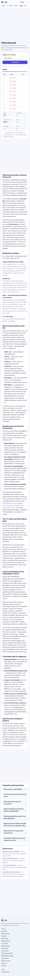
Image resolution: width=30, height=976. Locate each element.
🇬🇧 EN (22, 2)
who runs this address (9, 865)
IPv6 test (3, 963)
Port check (4, 943)
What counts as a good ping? (13, 789)
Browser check (5, 960)
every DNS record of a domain (11, 872)
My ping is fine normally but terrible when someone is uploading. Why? (15, 824)
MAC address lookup (7, 956)
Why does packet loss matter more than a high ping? (15, 817)
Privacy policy (5, 972)
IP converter (4, 951)
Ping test (3, 936)
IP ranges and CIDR (6, 953)
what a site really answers (10, 858)
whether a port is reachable (10, 851)
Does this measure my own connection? (12, 803)
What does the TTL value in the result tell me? (13, 832)
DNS (25, 5)
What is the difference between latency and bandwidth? (14, 810)
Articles (3, 965)
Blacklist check (5, 941)
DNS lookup (4, 938)
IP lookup (9, 5)
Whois (16, 5)
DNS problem (8, 707)
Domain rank (5, 958)
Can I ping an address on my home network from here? (14, 839)
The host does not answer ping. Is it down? (15, 795)
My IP (3, 5)
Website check (5, 946)
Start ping (15, 62)
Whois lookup (5, 933)
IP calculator (4, 948)
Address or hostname (9, 55)
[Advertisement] (15, 25)
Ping (21, 5)
